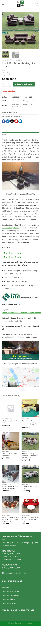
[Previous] (5, 30)
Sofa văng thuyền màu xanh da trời (9, 455)
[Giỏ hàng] (37, 4)
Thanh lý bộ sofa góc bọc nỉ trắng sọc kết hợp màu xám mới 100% (30, 456)
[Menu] (3, 4)
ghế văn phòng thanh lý (11, 227)
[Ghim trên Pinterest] (16, 121)
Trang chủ (5, 60)
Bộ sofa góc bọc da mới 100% (29, 488)
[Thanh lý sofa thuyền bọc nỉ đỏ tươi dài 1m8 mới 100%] (30, 504)
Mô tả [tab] (4, 134)
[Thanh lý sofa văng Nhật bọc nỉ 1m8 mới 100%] (10, 474)
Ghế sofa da (8, 116)
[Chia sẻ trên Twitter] (8, 121)
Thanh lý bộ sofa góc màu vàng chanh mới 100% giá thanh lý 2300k (10, 519)
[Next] (36, 30)
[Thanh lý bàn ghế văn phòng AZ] (20, 4)
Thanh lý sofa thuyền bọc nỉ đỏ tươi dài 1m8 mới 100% (30, 519)
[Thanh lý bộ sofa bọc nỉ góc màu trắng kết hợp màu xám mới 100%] (30, 408)
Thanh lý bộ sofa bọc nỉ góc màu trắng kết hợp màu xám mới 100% (29, 423)
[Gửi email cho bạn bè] (12, 121)
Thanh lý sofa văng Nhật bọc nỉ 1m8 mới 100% (10, 488)
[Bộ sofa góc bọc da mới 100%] (30, 474)
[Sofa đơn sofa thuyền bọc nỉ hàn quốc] (10, 408)
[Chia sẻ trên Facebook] (4, 121)
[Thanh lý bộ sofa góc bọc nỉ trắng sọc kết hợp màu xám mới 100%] (30, 441)
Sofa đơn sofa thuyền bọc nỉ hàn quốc (10, 422)
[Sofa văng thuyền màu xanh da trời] (10, 441)
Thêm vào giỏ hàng (23, 84)
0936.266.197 (16, 97)
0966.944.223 (27, 97)
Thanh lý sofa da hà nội (12, 257)
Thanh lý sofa (16, 60)
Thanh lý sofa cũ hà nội (12, 253)
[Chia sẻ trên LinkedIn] (20, 121)
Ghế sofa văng (17, 116)
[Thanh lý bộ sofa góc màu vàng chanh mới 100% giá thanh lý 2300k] (10, 504)
